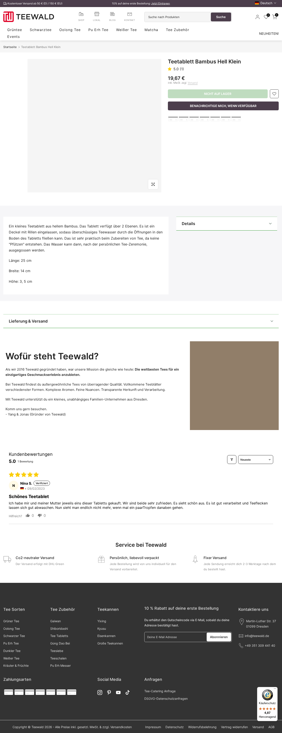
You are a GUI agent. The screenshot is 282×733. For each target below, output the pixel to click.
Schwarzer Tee (14, 636)
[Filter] (231, 459)
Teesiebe (56, 651)
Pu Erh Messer (60, 665)
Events (13, 37)
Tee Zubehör (177, 30)
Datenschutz (174, 727)
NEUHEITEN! (269, 33)
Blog (112, 20)
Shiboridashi (59, 628)
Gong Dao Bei (60, 643)
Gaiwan (55, 621)
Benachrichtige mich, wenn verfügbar (223, 106)
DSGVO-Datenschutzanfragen (166, 698)
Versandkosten (121, 727)
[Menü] (275, 689)
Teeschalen (58, 658)
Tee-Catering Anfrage (160, 691)
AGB (271, 727)
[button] (266, 3)
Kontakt (129, 20)
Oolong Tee (70, 30)
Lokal (96, 20)
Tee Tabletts (59, 636)
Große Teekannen (110, 643)
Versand (193, 82)
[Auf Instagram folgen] (99, 692)
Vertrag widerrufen (234, 727)
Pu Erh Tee (98, 30)
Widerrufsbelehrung (202, 727)
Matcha (151, 30)
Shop (81, 20)
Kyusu (101, 628)
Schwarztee (41, 30)
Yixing (101, 621)
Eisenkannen (106, 636)
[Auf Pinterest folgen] (109, 692)
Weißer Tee (126, 30)
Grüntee (14, 30)
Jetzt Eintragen (160, 3)
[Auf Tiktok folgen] (127, 692)
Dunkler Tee (11, 651)
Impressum (153, 727)
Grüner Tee (11, 621)
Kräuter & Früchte (16, 665)
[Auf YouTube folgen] (118, 692)
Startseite (10, 47)
